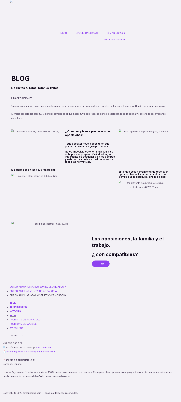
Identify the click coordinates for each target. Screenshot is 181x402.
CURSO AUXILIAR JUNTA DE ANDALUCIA (33, 291)
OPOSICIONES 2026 (87, 33)
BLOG (13, 315)
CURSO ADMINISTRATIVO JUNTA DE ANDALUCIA (38, 286)
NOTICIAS (15, 311)
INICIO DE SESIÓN (114, 39)
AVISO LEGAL (17, 328)
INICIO (63, 33)
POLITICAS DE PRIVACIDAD (25, 319)
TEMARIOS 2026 (115, 33)
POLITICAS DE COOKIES (23, 323)
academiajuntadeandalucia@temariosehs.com (30, 351)
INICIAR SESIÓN (18, 307)
